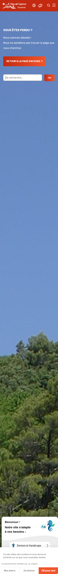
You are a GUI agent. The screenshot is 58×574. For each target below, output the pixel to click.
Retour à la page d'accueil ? (24, 61)
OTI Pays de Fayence (14, 5)
